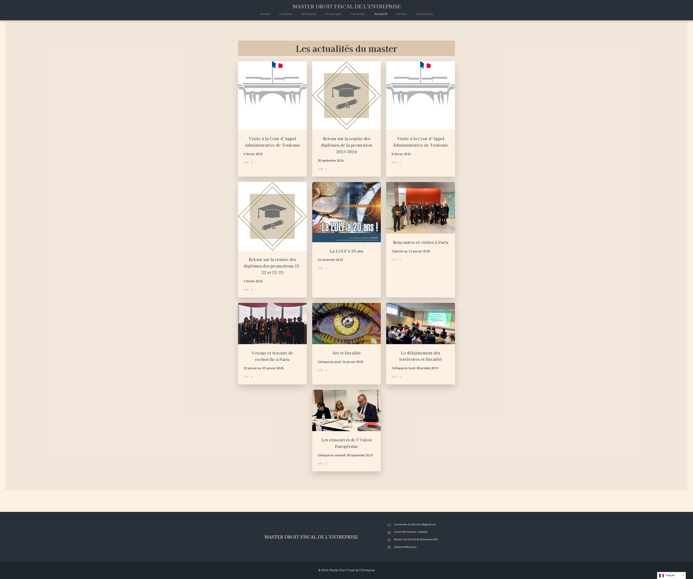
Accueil (265, 14)
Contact (401, 14)
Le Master (285, 14)
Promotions (357, 14)
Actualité (380, 14)
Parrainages (333, 14)
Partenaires (309, 14)
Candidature (424, 14)
